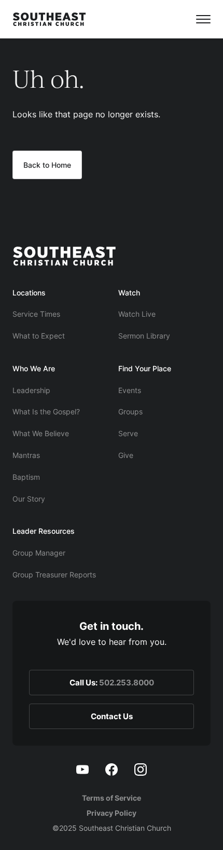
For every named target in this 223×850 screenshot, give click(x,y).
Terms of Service (111, 797)
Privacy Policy (111, 812)
